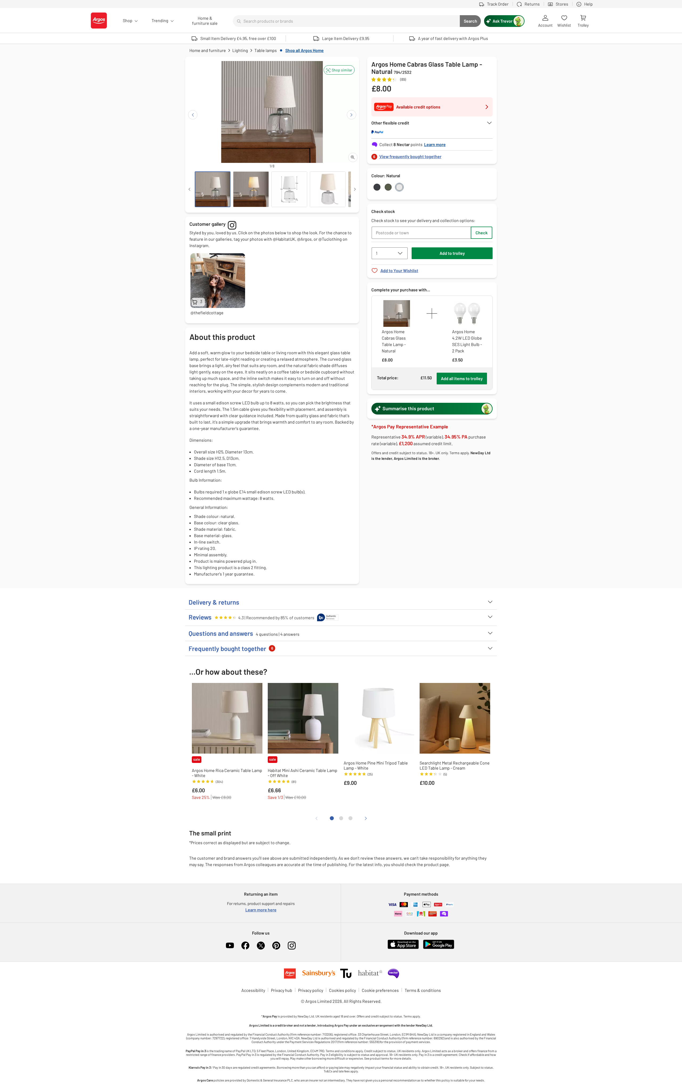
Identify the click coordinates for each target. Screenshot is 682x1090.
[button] (339, 70)
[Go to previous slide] (192, 114)
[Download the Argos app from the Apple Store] (403, 947)
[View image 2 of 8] (251, 189)
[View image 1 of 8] (212, 189)
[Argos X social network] (260, 945)
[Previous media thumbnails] (189, 189)
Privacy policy (310, 990)
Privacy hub (281, 990)
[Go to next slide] (351, 114)
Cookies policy (342, 990)
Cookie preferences (380, 990)
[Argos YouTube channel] (230, 945)
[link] (432, 155)
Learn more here (261, 909)
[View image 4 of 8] (327, 189)
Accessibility (253, 990)
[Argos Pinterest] (276, 945)
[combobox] (346, 21)
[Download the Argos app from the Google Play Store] (438, 947)
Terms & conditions (423, 990)
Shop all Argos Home (304, 50)
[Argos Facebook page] (245, 945)
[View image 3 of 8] (289, 189)
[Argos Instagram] (291, 945)
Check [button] (482, 232)
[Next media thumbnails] (355, 189)
